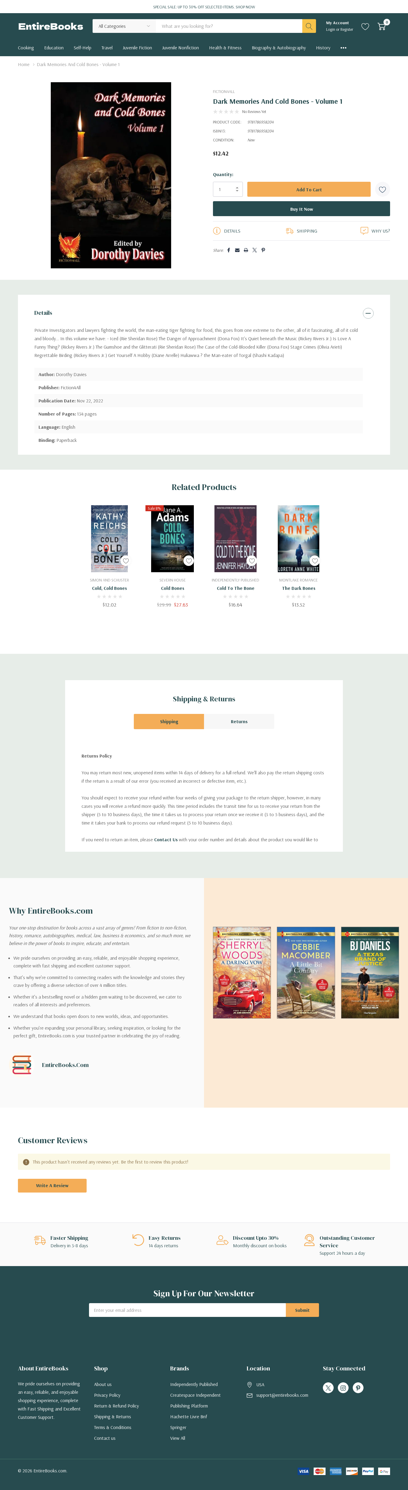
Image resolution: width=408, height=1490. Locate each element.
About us (103, 1384)
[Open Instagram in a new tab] (343, 1388)
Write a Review (52, 1185)
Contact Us (166, 839)
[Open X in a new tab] (328, 1388)
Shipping (169, 721)
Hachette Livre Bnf (188, 1416)
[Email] (237, 250)
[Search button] (309, 26)
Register (346, 29)
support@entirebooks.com (282, 1395)
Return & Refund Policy (116, 1406)
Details (43, 313)
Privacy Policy (107, 1395)
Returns (239, 721)
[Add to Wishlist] (382, 189)
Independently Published (194, 1384)
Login (331, 29)
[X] (254, 250)
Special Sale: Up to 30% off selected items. (204, 7)
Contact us (105, 1438)
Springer (178, 1427)
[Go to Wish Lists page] (365, 26)
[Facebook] (228, 250)
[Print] (246, 250)
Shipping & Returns (112, 1416)
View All (177, 1438)
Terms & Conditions (112, 1427)
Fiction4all (224, 91)
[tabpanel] (109, 556)
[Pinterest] (263, 250)
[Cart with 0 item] (382, 26)
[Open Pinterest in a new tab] (358, 1388)
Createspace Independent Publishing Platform (195, 1400)
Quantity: (223, 174)
